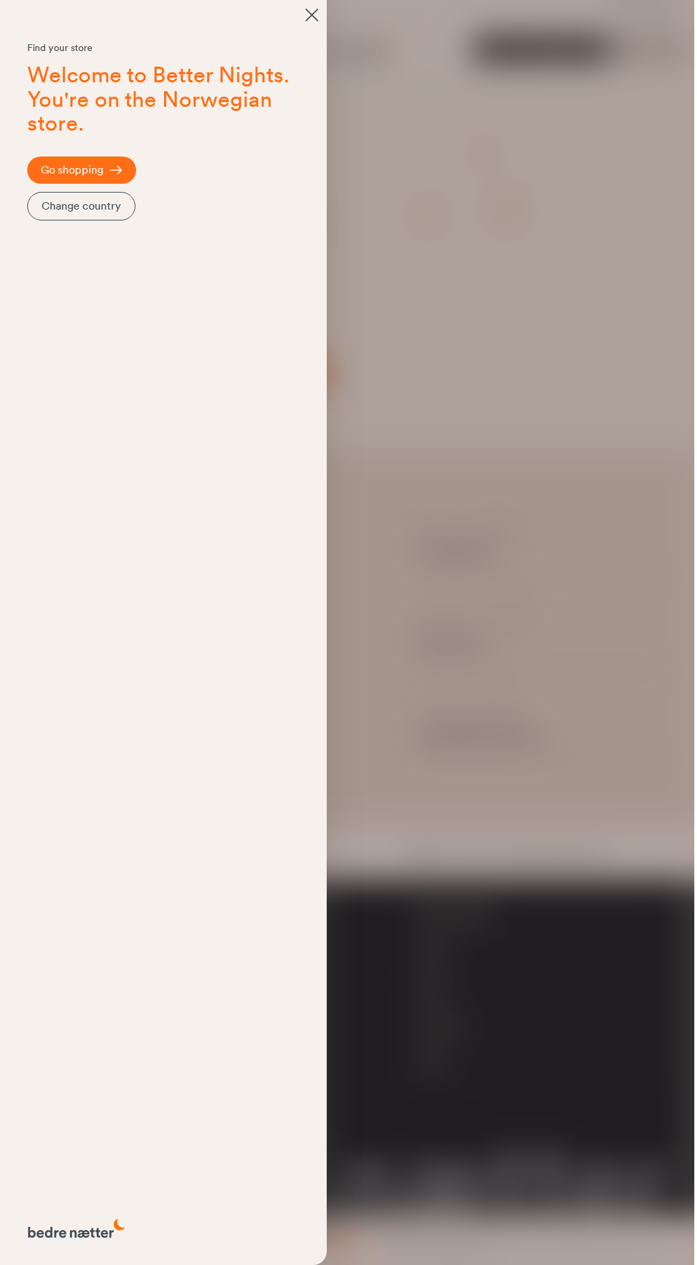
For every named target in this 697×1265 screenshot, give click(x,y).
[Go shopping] (312, 15)
